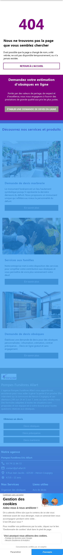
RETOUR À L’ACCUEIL (31, 65)
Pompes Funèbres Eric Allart (16, 457)
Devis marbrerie (31, 439)
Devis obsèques (31, 425)
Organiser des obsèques (13, 489)
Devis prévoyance (31, 432)
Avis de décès (39, 489)
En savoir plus (31, 208)
